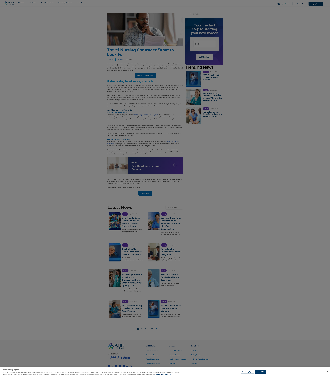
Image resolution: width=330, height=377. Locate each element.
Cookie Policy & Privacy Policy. (164, 374)
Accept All (260, 372)
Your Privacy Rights (247, 372)
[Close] (327, 372)
